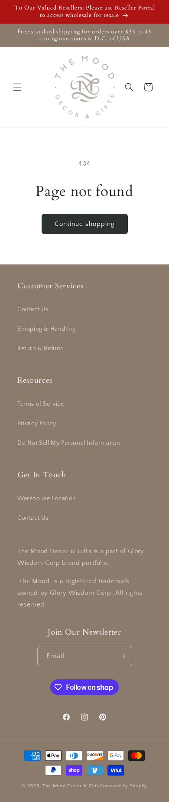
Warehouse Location (46, 498)
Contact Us (33, 309)
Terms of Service (40, 404)
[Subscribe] (122, 656)
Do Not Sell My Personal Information (68, 443)
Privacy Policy (36, 423)
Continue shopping (85, 224)
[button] (17, 87)
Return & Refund (40, 348)
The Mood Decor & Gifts (70, 786)
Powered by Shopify (123, 786)
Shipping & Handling (46, 329)
